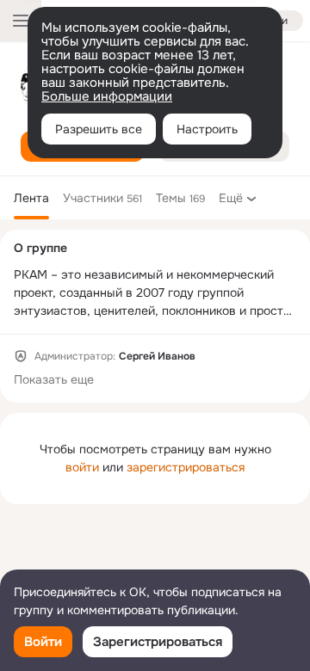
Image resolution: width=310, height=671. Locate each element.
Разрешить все (98, 129)
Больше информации (106, 96)
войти (82, 467)
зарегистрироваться (186, 467)
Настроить (207, 129)
